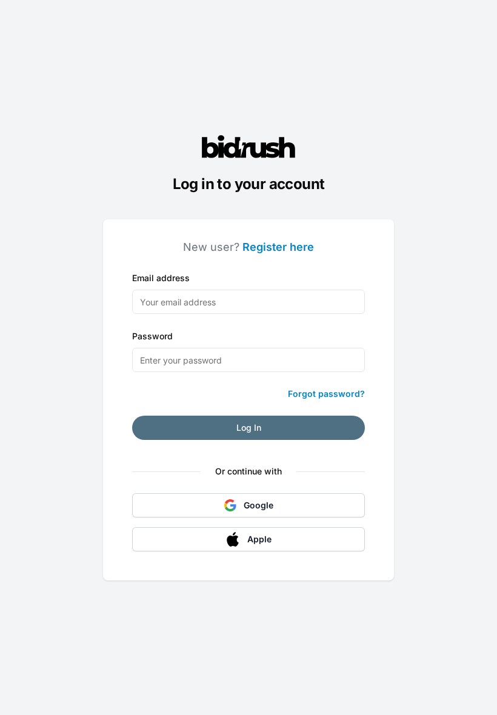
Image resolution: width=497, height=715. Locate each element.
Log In (248, 427)
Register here (278, 247)
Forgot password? (326, 393)
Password (152, 336)
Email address (161, 278)
